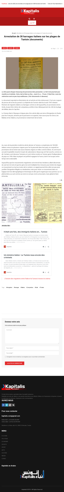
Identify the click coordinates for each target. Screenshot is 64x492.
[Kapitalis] (32, 11)
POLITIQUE (5, 439)
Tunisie (17, 48)
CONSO (4, 459)
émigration (9, 287)
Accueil (14, 33)
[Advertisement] (32, 132)
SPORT (4, 447)
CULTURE (4, 453)
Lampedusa (30, 287)
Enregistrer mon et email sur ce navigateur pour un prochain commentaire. (26, 357)
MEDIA (4, 48)
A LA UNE (4, 436)
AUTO (3, 450)
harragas (17, 287)
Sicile (37, 287)
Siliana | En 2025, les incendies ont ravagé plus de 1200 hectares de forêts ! (20, 4)
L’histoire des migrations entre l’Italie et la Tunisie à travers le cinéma (27, 279)
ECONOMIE (5, 441)
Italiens (23, 287)
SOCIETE (10, 48)
